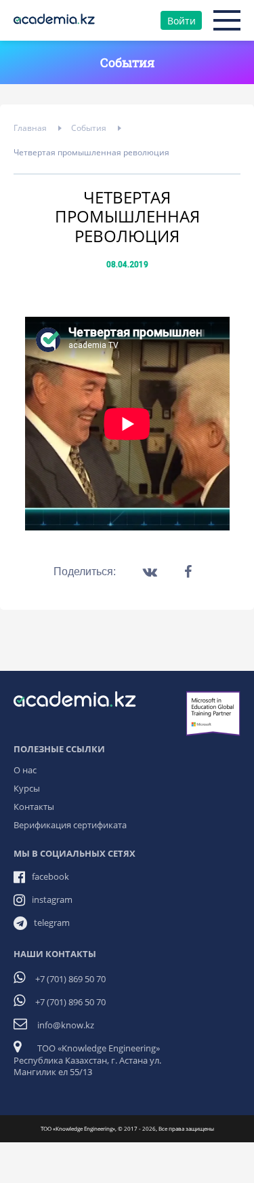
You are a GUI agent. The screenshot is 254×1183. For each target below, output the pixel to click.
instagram (52, 899)
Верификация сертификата (70, 825)
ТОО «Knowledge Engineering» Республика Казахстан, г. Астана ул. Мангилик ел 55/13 (87, 1060)
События (88, 128)
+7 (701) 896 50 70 (70, 1002)
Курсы (27, 788)
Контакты (34, 806)
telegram (52, 922)
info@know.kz (65, 1025)
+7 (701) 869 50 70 (70, 979)
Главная (30, 128)
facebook (50, 876)
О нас (25, 770)
